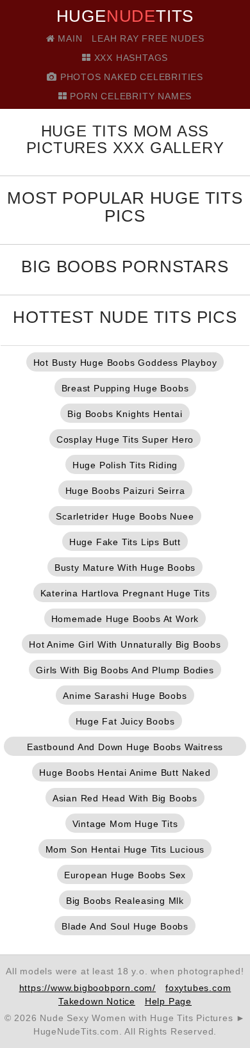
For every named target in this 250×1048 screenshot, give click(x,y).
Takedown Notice (96, 1001)
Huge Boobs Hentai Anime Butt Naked (124, 772)
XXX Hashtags (129, 58)
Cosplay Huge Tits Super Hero (125, 439)
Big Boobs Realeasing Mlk (125, 901)
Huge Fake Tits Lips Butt (125, 542)
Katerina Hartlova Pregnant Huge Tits (125, 593)
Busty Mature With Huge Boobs (125, 567)
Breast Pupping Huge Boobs (125, 388)
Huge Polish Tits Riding (125, 465)
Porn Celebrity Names (129, 96)
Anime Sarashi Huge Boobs (125, 696)
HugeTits (125, 16)
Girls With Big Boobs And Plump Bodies (125, 670)
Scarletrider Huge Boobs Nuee (125, 516)
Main (68, 38)
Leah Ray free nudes (148, 38)
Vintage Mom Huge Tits (125, 824)
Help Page (168, 1001)
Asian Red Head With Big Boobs (125, 798)
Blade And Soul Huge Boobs (125, 926)
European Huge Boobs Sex (125, 875)
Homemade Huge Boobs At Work (125, 619)
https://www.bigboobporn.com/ (87, 988)
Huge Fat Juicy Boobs (125, 721)
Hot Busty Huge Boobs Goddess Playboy (125, 362)
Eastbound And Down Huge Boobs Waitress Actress (125, 749)
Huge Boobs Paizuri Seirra (125, 491)
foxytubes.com (198, 988)
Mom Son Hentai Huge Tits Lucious (125, 849)
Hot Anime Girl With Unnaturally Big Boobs (125, 644)
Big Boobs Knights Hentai (124, 414)
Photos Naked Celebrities (130, 77)
